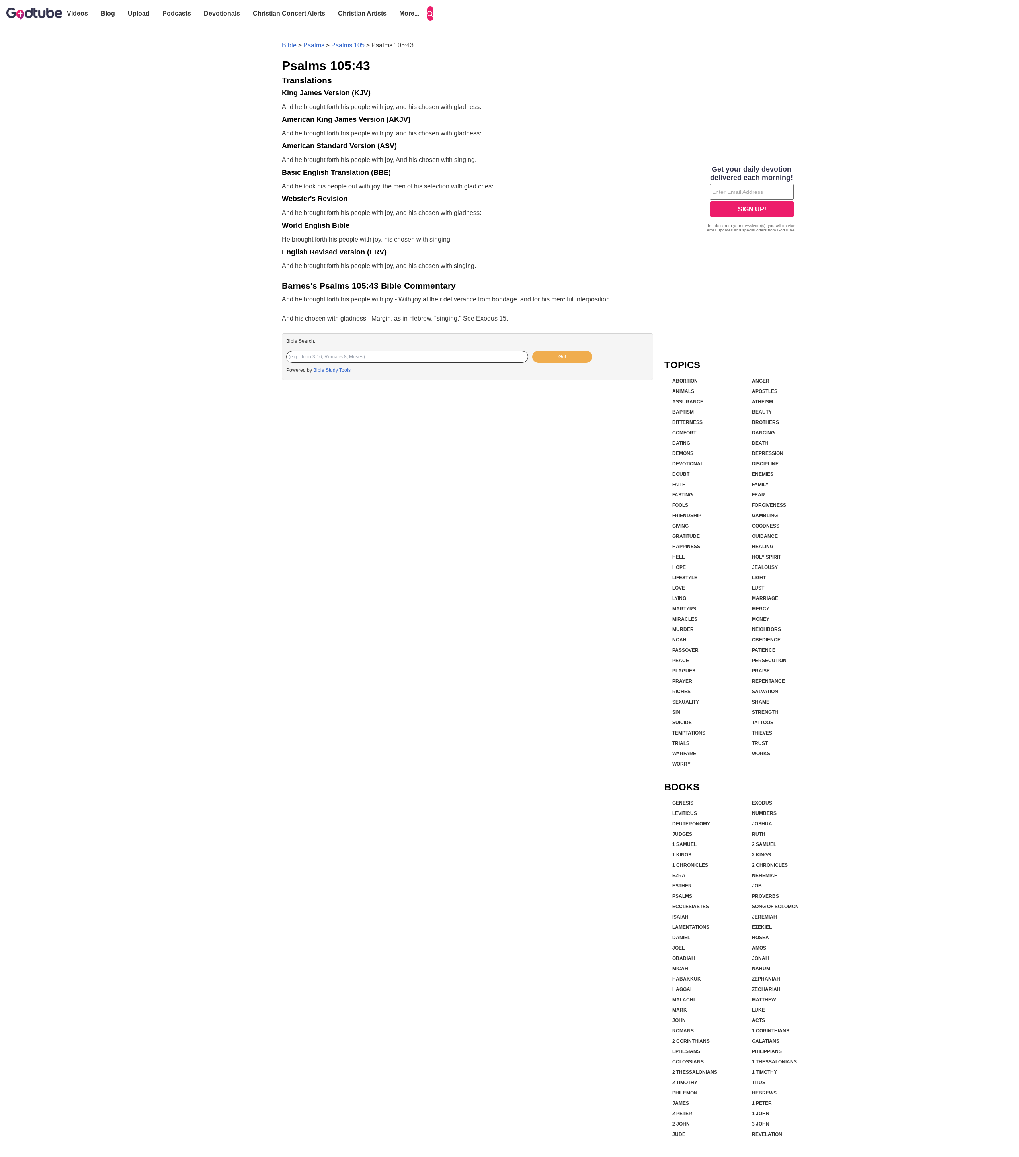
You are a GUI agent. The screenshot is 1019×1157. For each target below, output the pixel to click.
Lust (758, 588)
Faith (679, 484)
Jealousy (765, 567)
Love (678, 588)
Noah (679, 640)
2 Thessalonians (694, 1072)
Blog (108, 13)
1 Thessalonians (774, 1062)
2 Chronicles (770, 865)
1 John (760, 1113)
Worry (681, 764)
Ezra (678, 875)
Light (759, 577)
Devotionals (222, 13)
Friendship (686, 515)
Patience (763, 650)
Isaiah (680, 917)
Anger (760, 381)
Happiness (686, 546)
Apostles (764, 391)
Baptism (683, 412)
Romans (683, 1031)
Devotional (687, 464)
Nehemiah (765, 875)
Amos (759, 948)
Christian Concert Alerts (289, 13)
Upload (139, 13)
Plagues (683, 671)
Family (760, 484)
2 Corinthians (691, 1041)
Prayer (682, 681)
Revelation (767, 1134)
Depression (767, 453)
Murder (683, 629)
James (680, 1103)
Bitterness (687, 422)
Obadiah (683, 958)
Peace (680, 660)
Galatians (765, 1041)
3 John (760, 1124)
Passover (685, 650)
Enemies (762, 474)
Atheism (762, 402)
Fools (680, 505)
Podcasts (176, 13)
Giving (680, 526)
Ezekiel (762, 927)
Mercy (760, 609)
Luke (758, 1010)
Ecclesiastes (690, 906)
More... (409, 13)
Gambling (765, 515)
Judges (682, 834)
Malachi (683, 1000)
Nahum (761, 968)
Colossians (688, 1062)
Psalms (313, 45)
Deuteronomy (691, 824)
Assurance (687, 402)
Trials (680, 743)
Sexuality (685, 702)
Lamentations (690, 927)
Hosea (760, 937)
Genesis (682, 803)
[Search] (430, 13)
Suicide (682, 722)
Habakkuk (686, 979)
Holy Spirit (766, 557)
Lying (679, 598)
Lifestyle (684, 577)
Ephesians (686, 1051)
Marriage (765, 598)
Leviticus (684, 813)
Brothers (765, 422)
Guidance (765, 536)
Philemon (684, 1093)
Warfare (684, 753)
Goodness (765, 526)
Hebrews (764, 1093)
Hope (679, 567)
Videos (77, 13)
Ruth (758, 834)
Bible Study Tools (332, 370)
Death (760, 443)
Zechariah (766, 989)
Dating (681, 443)
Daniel (681, 937)
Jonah (760, 958)
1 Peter (762, 1103)
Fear (758, 495)
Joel (678, 948)
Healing (762, 546)
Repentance (768, 681)
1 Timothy (764, 1072)
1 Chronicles (690, 865)
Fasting (682, 495)
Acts (758, 1020)
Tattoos (762, 722)
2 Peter (682, 1113)
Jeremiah (764, 917)
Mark (679, 1010)
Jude (678, 1134)
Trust (760, 743)
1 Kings (681, 855)
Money (760, 619)
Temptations (688, 733)
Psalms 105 (348, 45)
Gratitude (686, 536)
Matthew (764, 1000)
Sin (676, 712)
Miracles (684, 619)
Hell (678, 557)
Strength (765, 712)
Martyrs (684, 609)
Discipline (765, 464)
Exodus (762, 803)
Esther (682, 886)
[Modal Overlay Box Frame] (751, 200)
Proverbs (765, 896)
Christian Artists (362, 13)
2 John (681, 1124)
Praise (761, 671)
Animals (683, 391)
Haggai (681, 989)
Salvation (765, 691)
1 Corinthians (770, 1031)
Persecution (769, 660)
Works (761, 753)
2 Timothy (684, 1082)
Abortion (685, 381)
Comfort (684, 433)
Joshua (762, 824)
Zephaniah (766, 979)
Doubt (680, 474)
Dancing (763, 433)
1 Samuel (684, 844)
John (679, 1020)
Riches (681, 691)
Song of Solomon (775, 906)
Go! (562, 357)
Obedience (766, 640)
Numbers (764, 813)
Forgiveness (769, 505)
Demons (682, 453)
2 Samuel (764, 844)
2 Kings (761, 855)
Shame (760, 702)
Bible (289, 45)
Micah (680, 968)
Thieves (762, 733)
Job (757, 886)
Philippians (767, 1051)
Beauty (762, 412)
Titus (758, 1082)
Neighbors (766, 629)
